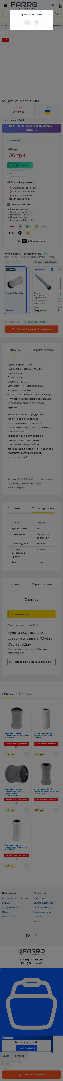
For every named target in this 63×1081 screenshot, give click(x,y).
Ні (37, 22)
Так (27, 22)
